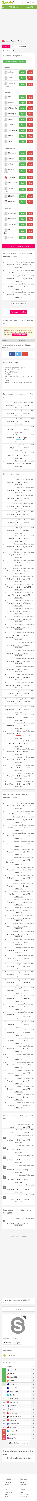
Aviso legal (8, 1493)
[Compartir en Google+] (25, 354)
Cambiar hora (18, 281)
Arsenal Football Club (13, 41)
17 (4, 1427)
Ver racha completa (19, 303)
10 (4, 1402)
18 (4, 1431)
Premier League (20, 474)
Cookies (7, 1497)
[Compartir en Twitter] (18, 354)
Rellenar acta (18, 267)
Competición (7, 51)
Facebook (8, 1482)
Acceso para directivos (18, 312)
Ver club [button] (8, 1343)
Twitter (7, 1485)
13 (4, 1413)
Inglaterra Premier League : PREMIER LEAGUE (16, 1301)
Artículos (23, 1485)
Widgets (22, 1482)
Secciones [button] (25, 51)
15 (4, 1420)
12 (4, 1409)
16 (4, 1424)
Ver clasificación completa (19, 1443)
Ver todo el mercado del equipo (18, 246)
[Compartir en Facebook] (12, 354)
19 (4, 1434)
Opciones (22, 46)
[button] (18, 1458)
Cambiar (28, 1497)
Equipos (17, 1343)
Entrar (22, 1493)
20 (4, 1438)
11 (4, 1406)
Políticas (7, 1495)
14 (4, 1416)
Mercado (16, 51)
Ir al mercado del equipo (19, 334)
